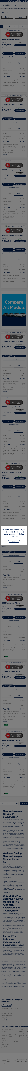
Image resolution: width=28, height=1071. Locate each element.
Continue (14, 541)
